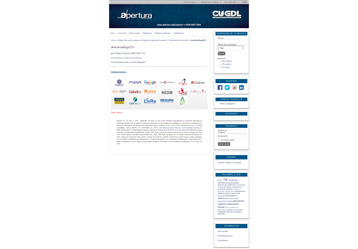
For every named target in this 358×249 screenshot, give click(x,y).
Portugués (237, 162)
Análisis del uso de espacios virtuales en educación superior (141, 40)
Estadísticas (179, 33)
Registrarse (147, 33)
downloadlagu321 (198, 40)
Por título (226, 67)
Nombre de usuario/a (222, 131)
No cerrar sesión (227, 140)
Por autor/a (226, 64)
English (229, 162)
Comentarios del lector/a (178, 40)
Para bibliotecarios (225, 236)
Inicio (113, 33)
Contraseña (222, 136)
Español (221, 162)
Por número (227, 61)
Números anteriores (163, 33)
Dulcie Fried (122, 53)
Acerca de (122, 33)
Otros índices (116, 113)
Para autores (223, 240)
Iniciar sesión (134, 33)
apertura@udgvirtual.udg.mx (192, 128)
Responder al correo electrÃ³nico (126, 58)
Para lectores (223, 231)
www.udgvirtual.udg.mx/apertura (170, 128)
